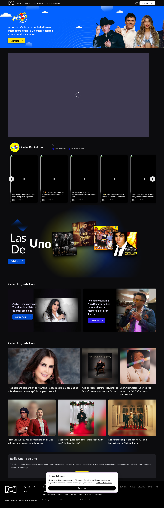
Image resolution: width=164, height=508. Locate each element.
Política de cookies (85, 500)
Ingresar (145, 3)
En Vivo (28, 3)
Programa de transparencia (94, 494)
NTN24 (150, 487)
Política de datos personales (68, 500)
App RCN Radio (53, 3)
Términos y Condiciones (84, 480)
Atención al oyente (49, 494)
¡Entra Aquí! (21, 317)
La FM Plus (123, 487)
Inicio (19, 3)
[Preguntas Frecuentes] (136, 3)
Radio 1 (132, 487)
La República (141, 487)
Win (157, 487)
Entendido (82, 488)
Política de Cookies (104, 483)
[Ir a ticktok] (25, 487)
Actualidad (38, 3)
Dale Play (15, 261)
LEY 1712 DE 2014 (76, 494)
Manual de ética (63, 494)
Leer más (14, 40)
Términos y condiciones (49, 500)
